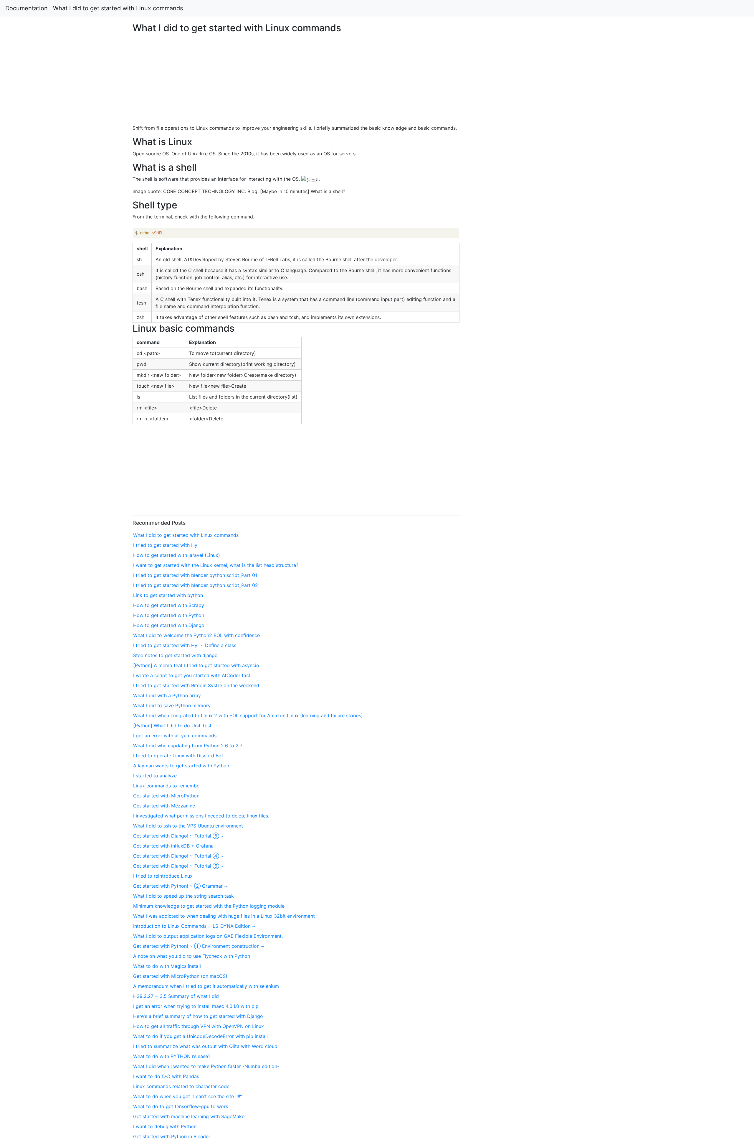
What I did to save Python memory (172, 705)
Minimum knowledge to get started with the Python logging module (209, 906)
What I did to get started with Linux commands (118, 8)
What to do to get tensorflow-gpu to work (180, 1106)
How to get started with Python (168, 615)
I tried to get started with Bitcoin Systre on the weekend (196, 685)
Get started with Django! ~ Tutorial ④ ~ (178, 856)
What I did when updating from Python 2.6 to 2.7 (187, 745)
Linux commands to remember (167, 786)
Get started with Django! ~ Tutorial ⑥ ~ (178, 866)
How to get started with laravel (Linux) (176, 555)
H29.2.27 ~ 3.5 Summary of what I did (176, 996)
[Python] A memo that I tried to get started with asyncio (196, 665)
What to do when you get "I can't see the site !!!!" (187, 1096)
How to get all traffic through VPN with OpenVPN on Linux (198, 1026)
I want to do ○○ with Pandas (166, 1076)
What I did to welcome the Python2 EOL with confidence (196, 635)
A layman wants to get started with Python (181, 766)
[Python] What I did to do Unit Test (172, 725)
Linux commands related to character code (181, 1086)
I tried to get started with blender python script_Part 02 (195, 585)
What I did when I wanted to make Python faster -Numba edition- (206, 1066)
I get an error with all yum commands (174, 735)
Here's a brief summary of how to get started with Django (198, 1016)
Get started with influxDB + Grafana (173, 846)
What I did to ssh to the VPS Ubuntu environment (188, 826)
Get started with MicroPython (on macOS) (180, 976)
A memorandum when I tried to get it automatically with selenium (206, 986)
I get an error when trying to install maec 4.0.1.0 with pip (196, 1006)
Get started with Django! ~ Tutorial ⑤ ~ (178, 836)
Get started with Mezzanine (164, 806)
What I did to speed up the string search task (183, 896)
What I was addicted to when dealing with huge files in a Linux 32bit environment (224, 916)
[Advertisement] (611, 270)
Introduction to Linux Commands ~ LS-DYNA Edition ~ (194, 926)
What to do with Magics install (167, 966)
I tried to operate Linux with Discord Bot (178, 756)
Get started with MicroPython (166, 796)
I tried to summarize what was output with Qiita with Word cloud (205, 1046)
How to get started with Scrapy (168, 605)
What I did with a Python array (167, 695)
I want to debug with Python (164, 1126)
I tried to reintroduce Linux (163, 876)
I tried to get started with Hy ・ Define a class (184, 645)
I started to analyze (155, 776)
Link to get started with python (168, 595)
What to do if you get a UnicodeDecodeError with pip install (200, 1036)
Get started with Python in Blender (171, 1136)
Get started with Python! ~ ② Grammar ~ (180, 886)
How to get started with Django (168, 625)
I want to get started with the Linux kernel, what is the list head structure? (215, 565)
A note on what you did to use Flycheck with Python (191, 956)
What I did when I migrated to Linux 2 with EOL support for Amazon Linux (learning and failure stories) (248, 715)
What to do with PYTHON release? (171, 1056)
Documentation (26, 8)
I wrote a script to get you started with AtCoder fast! (192, 675)
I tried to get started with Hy (165, 545)
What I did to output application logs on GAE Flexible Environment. (208, 936)
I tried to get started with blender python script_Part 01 (195, 575)
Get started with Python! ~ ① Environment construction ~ (198, 946)
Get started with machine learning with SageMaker (189, 1116)
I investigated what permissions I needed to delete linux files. (201, 816)
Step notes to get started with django (175, 655)
